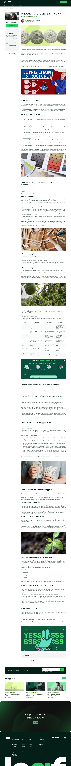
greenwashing (58, 512)
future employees (34, 454)
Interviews (14, 746)
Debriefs (13, 742)
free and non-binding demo (61, 621)
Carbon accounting (15, 739)
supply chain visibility (52, 132)
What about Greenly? (9, 48)
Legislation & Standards (14, 748)
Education (23, 746)
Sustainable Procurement (14, 755)
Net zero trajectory (15, 750)
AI (44, 145)
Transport (30, 746)
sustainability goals (24, 520)
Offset (13, 752)
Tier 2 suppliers (24, 256)
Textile (30, 742)
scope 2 (42, 415)
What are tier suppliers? (11, 33)
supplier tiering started (30, 149)
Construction (24, 742)
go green (56, 142)
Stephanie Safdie (31, 21)
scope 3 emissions (48, 415)
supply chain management (49, 109)
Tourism (30, 744)
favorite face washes (33, 408)
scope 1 (39, 415)
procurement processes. (44, 122)
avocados (39, 222)
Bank (22, 739)
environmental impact (27, 138)
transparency (34, 62)
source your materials (44, 60)
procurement (58, 506)
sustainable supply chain (45, 450)
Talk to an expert (12, 25)
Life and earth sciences (41, 745)
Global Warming (41, 739)
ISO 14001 (25, 575)
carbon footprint (54, 615)
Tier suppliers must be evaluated (42, 136)
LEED (24, 572)
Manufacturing (24, 754)
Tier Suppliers (23, 104)
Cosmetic (23, 744)
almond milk (27, 308)
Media (30, 739)
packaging (55, 211)
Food (22, 751)
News (39, 747)
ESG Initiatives (31, 142)
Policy (40, 750)
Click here (23, 619)
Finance (23, 749)
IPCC (39, 742)
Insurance (23, 753)
